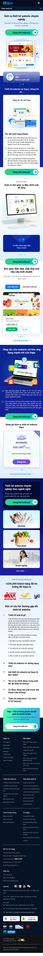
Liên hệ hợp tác (8, 875)
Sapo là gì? (6, 745)
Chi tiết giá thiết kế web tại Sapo (20, 474)
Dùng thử (21, 462)
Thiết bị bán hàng (9, 813)
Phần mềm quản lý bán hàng (30, 743)
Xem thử (11, 329)
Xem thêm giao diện (20, 340)
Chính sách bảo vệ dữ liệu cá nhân (31, 833)
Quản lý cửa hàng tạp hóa (30, 786)
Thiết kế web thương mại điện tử (10, 795)
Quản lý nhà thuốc (28, 801)
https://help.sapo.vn (14, 853)
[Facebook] (16, 886)
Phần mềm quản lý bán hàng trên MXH (30, 759)
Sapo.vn (5, 947)
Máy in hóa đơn (7, 816)
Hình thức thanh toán (29, 819)
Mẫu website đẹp (8, 799)
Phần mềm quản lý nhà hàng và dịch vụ (31, 764)
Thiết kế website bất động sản (11, 790)
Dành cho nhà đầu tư (9, 878)
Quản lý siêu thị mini (29, 783)
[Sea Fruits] (21, 304)
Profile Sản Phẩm (8, 757)
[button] (39, 3)
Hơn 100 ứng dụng (12, 391)
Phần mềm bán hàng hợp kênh (30, 770)
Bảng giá (5, 751)
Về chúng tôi (7, 742)
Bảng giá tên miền (8, 802)
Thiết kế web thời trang (10, 786)
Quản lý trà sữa (27, 804)
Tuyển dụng (6, 754)
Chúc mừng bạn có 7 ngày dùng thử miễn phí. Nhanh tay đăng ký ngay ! (21, 718)
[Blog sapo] (28, 886)
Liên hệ (25, 841)
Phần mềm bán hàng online (31, 747)
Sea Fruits (10, 319)
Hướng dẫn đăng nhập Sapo (30, 823)
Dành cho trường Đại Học (10, 881)
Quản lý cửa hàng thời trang (31, 789)
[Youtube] (24, 886)
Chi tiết (25, 329)
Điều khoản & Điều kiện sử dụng (31, 828)
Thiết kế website (28, 750)
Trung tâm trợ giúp (28, 816)
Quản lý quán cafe (28, 795)
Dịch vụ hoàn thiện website (31, 837)
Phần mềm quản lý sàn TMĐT (30, 754)
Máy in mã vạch (7, 819)
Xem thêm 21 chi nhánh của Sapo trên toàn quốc (20, 912)
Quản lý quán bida (28, 798)
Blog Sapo (6, 748)
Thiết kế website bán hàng (11, 783)
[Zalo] (20, 886)
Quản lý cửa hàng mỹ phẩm (31, 792)
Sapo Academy (7, 760)
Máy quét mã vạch (8, 822)
